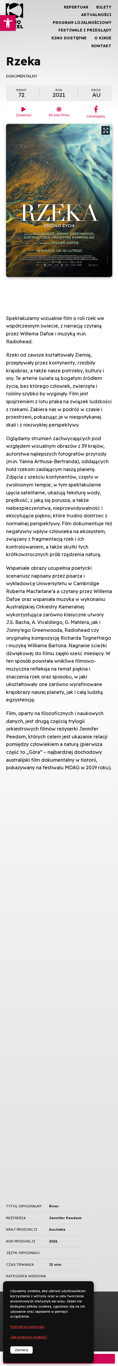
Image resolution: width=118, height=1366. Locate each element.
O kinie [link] (102, 37)
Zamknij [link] (21, 1350)
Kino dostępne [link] (69, 37)
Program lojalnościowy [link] (82, 22)
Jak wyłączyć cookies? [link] (28, 1337)
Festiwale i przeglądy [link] (84, 30)
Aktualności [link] (96, 14)
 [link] (103, 63)
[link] (8, 23)
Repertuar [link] (76, 7)
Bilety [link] (103, 7)
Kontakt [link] (101, 45)
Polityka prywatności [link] (27, 1327)
